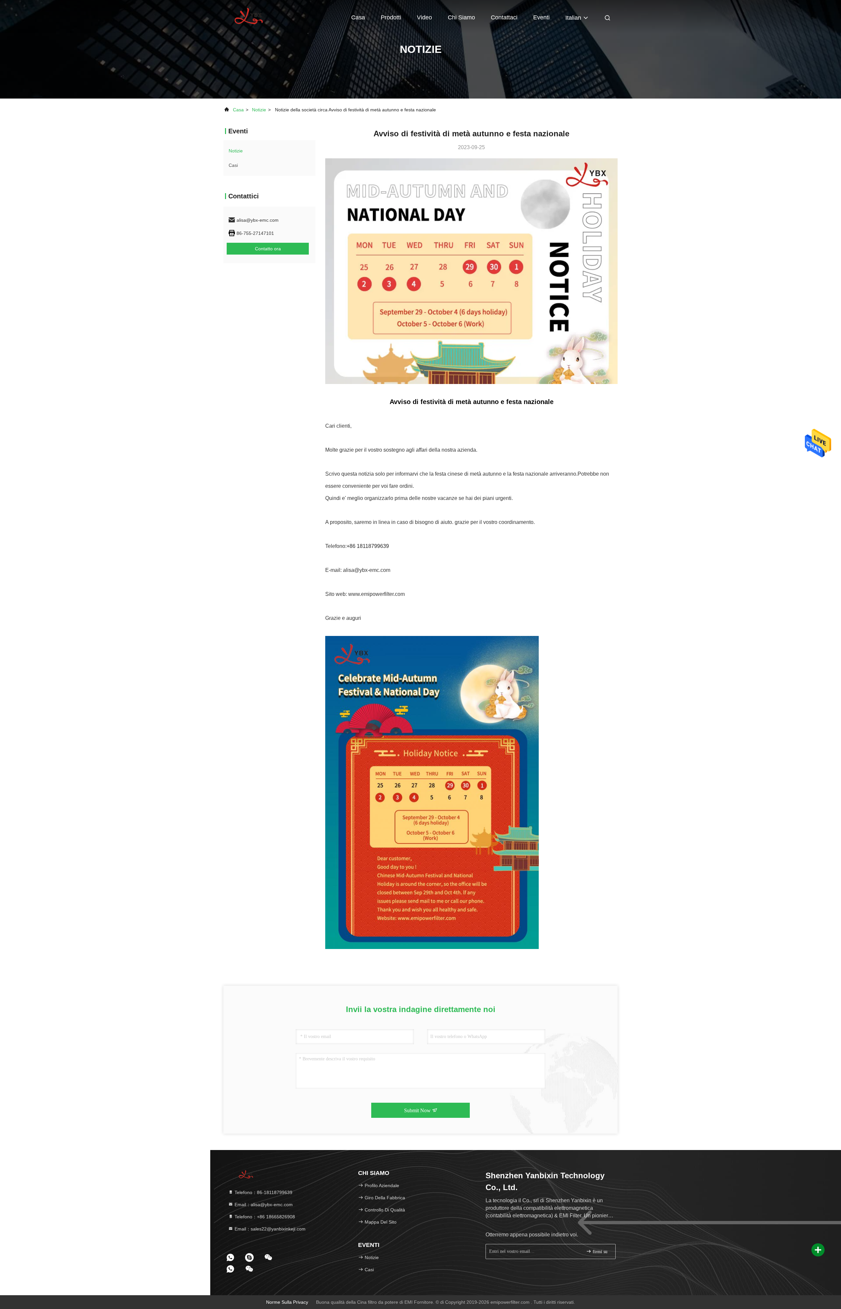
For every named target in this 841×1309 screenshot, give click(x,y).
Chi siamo (461, 17)
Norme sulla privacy (287, 1302)
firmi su (599, 1251)
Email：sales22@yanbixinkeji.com (269, 1228)
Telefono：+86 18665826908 (264, 1216)
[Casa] (249, 16)
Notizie (259, 109)
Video (424, 17)
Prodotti (391, 17)
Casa (358, 17)
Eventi (541, 17)
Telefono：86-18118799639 (262, 1192)
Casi (233, 165)
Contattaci (504, 17)
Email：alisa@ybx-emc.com (263, 1204)
